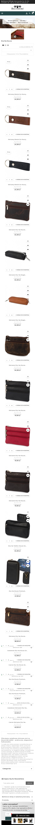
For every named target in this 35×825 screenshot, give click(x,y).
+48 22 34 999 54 (15, 2)
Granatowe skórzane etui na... (17, 708)
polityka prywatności (22, 793)
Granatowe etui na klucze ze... (17, 650)
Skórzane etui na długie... (17, 275)
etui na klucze (20, 753)
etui (11, 748)
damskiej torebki (6, 753)
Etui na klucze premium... (17, 591)
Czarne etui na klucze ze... (17, 665)
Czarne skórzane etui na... (17, 722)
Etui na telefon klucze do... (17, 546)
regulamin (12, 793)
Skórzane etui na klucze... (17, 230)
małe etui (6, 744)
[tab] (3, 45)
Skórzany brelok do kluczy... (17, 94)
